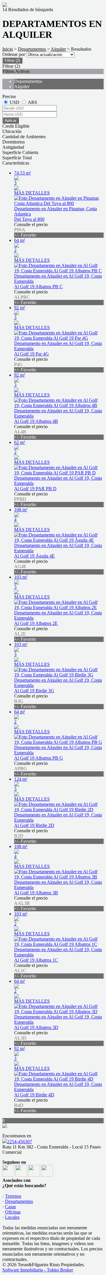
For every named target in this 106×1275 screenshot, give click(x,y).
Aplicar (10, 120)
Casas (10, 1206)
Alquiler (58, 49)
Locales (12, 1217)
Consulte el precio (31, 229)
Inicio (7, 49)
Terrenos (13, 1196)
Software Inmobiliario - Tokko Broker (37, 1269)
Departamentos (32, 49)
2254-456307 (19, 1141)
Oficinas (13, 1211)
